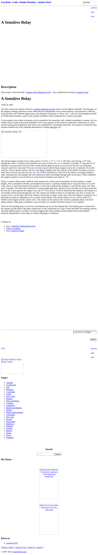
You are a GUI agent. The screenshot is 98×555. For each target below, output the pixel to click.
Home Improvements (14, 412)
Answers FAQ (12, 543)
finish (42, 170)
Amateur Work (82, 92)
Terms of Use (20, 547)
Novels (9, 419)
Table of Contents (13, 228)
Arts (8, 387)
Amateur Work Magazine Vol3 (38, 92)
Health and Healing (14, 408)
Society (9, 431)
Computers (10, 392)
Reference (10, 424)
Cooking (9, 403)
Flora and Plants (12, 401)
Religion (9, 426)
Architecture (11, 385)
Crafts (8, 394)
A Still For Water (17, 231)
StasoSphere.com (19, 552)
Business (9, 389)
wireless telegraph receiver (44, 109)
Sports (8, 433)
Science (9, 428)
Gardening (10, 405)
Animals (9, 383)
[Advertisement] (49, 45)
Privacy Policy (8, 547)
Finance (9, 399)
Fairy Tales (10, 396)
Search (39, 547)
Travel (8, 435)
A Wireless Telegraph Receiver (23, 226)
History (9, 410)
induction (53, 127)
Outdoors (10, 438)
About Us (31, 547)
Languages (10, 415)
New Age (10, 417)
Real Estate (10, 422)
